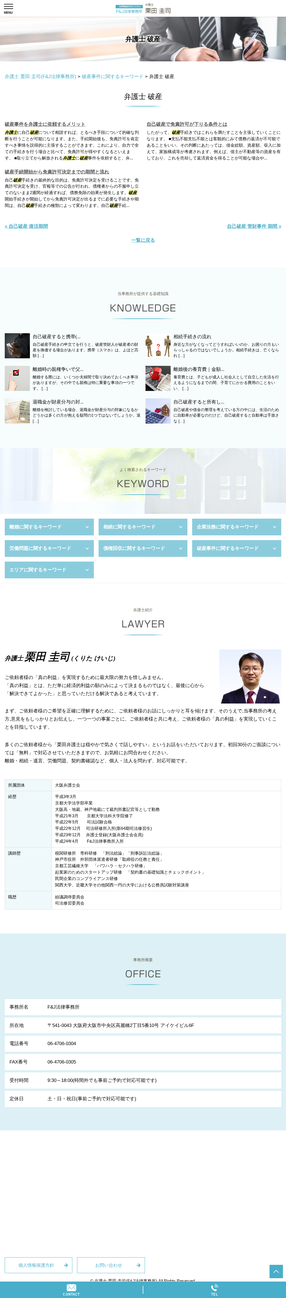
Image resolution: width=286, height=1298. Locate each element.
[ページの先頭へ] (276, 1271)
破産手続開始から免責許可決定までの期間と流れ (57, 172)
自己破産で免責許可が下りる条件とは (187, 124)
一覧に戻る (143, 240)
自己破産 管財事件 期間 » (254, 226)
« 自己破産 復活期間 (26, 226)
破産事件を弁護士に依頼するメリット (45, 124)
